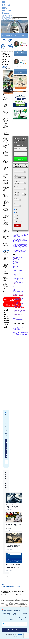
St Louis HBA (16, 304)
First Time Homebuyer (18, 270)
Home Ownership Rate (18, 278)
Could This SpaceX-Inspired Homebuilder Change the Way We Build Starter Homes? (20, 250)
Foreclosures (16, 271)
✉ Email (20, 54)
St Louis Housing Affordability (19, 310)
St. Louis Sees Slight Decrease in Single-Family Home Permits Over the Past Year (3, 44)
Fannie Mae (15, 265)
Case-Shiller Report (17, 257)
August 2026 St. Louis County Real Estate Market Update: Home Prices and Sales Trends (20, 243)
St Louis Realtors (16, 317)
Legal (14, 289)
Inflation (15, 285)
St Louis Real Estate (18, 315)
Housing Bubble (16, 279)
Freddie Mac (15, 274)
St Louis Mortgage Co (17, 313)
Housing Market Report (18, 282)
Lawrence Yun (16, 287)
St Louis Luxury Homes (18, 311)
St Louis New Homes (17, 314)
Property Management (18, 298)
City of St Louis (16, 258)
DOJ (14, 263)
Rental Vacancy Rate (17, 299)
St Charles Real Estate (18, 303)
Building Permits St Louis (18, 255)
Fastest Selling (16, 266)
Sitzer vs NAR (16, 302)
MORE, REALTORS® (6, 250)
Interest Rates (16, 286)
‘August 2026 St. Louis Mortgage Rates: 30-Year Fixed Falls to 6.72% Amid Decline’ (20, 235)
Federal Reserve (16, 267)
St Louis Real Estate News (6, 8)
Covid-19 (15, 261)
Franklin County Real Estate (19, 273)
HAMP (14, 275)
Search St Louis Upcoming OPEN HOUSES (12, 305)
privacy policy (21, 634)
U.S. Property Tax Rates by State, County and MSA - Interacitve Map (19, 328)
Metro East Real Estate (18, 291)
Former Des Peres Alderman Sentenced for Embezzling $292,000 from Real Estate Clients (10, 45)
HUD (14, 283)
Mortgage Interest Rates (18, 295)
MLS (14, 293)
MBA (14, 290)
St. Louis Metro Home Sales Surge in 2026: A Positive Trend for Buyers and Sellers (20, 246)
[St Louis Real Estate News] (14, 26)
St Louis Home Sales (18, 309)
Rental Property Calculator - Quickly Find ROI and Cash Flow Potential (20, 332)
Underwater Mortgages (18, 319)
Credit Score (15, 262)
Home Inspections (17, 277)
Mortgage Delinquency (18, 294)
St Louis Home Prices (18, 307)
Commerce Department (18, 259)
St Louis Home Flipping (18, 306)
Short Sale (15, 300)
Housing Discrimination (18, 281)
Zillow (14, 321)
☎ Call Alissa (20, 52)
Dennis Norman (4, 67)
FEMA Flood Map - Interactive (20, 334)
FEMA (14, 269)
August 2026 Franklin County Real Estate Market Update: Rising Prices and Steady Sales (20, 239)
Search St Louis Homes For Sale (12, 299)
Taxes (14, 318)
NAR (14, 297)
